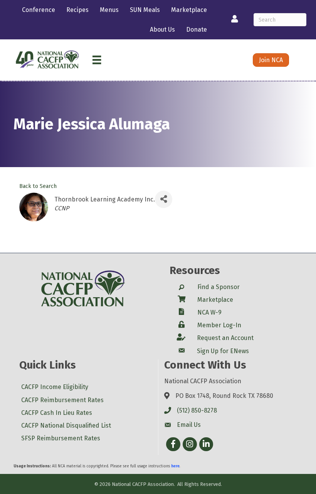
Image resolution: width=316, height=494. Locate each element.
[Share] (163, 199)
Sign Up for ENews (223, 351)
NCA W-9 (209, 312)
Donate (196, 29)
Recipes (77, 10)
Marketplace (189, 10)
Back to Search (38, 186)
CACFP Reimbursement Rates (62, 400)
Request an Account (225, 338)
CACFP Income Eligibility (54, 387)
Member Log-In (219, 325)
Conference (38, 10)
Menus (109, 10)
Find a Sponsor (218, 287)
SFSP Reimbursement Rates (60, 438)
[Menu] (97, 60)
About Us (162, 29)
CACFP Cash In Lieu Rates (56, 412)
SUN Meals (145, 10)
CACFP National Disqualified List (66, 425)
